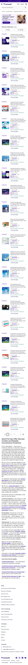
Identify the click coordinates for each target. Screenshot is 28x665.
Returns (3, 634)
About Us (3, 626)
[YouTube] (25, 657)
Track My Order (5, 629)
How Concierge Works (6, 614)
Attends (23, 531)
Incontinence (9, 11)
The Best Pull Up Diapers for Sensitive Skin (13, 572)
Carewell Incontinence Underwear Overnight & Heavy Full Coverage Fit (14, 507)
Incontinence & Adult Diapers (8, 588)
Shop (3, 11)
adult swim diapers (14, 486)
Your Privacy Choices (16, 662)
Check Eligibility (5, 611)
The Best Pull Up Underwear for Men (11, 576)
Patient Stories (5, 617)
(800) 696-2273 (7, 647)
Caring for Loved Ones (7, 619)
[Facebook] (16, 657)
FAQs (2, 637)
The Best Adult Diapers (8, 561)
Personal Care (4, 593)
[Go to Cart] (26, 4)
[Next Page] (23, 434)
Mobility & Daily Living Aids (8, 604)
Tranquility (17, 531)
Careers (3, 640)
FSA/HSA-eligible (6, 543)
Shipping (3, 632)
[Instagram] (19, 657)
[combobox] (20, 30)
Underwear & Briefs (18, 11)
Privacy (13, 660)
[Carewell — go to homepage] (7, 4)
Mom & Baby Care (5, 596)
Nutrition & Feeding (6, 591)
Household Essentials (6, 602)
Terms (17, 660)
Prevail (6, 533)
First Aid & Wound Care (7, 599)
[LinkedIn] (22, 657)
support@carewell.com (9, 649)
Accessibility (5, 662)
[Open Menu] (1, 4)
